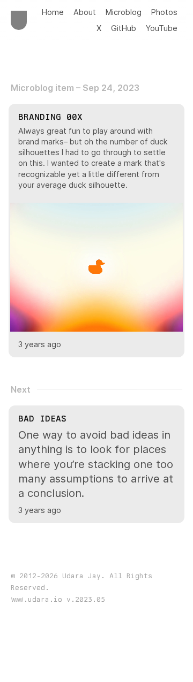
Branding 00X (50, 117)
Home (53, 12)
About (84, 12)
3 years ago (39, 344)
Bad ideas (42, 418)
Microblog (124, 12)
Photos (164, 12)
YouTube (161, 28)
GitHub (123, 28)
